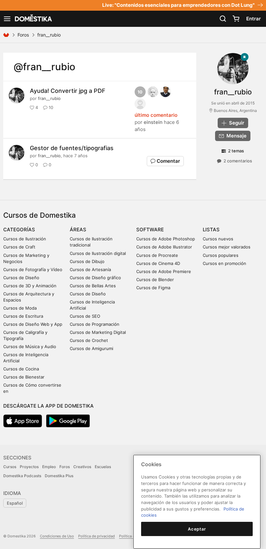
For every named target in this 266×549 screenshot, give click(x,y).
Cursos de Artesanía (90, 269)
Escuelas (103, 466)
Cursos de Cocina (21, 368)
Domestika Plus (59, 475)
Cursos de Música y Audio (29, 346)
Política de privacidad (96, 536)
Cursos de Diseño (21, 277)
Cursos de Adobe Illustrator (164, 246)
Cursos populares (220, 255)
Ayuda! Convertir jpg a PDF (67, 90)
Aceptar (197, 529)
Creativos (82, 466)
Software (150, 229)
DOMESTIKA (33, 19)
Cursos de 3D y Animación (29, 285)
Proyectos (29, 466)
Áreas (78, 229)
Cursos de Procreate (157, 255)
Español (15, 503)
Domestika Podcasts (22, 475)
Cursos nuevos (218, 238)
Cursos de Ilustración (24, 238)
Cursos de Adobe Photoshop (165, 238)
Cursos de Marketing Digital (98, 332)
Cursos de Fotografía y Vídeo (32, 269)
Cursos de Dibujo (87, 261)
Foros (23, 35)
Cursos (9, 466)
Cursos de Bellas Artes (93, 285)
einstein (153, 122)
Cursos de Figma (153, 287)
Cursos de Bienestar (23, 376)
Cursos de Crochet (89, 340)
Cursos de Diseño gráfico (95, 277)
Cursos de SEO (85, 316)
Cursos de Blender (155, 279)
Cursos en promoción (224, 263)
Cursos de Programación (94, 324)
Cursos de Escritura (23, 316)
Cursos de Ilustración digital (98, 253)
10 (140, 91)
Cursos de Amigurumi (91, 348)
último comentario (156, 115)
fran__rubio (49, 98)
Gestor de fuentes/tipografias (72, 148)
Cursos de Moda (20, 308)
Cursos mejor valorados (226, 246)
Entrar (253, 19)
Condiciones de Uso (57, 536)
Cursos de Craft (19, 246)
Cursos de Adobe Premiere (163, 271)
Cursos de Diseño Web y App (32, 324)
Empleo (49, 466)
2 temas (236, 150)
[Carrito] (236, 19)
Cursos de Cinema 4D (158, 263)
